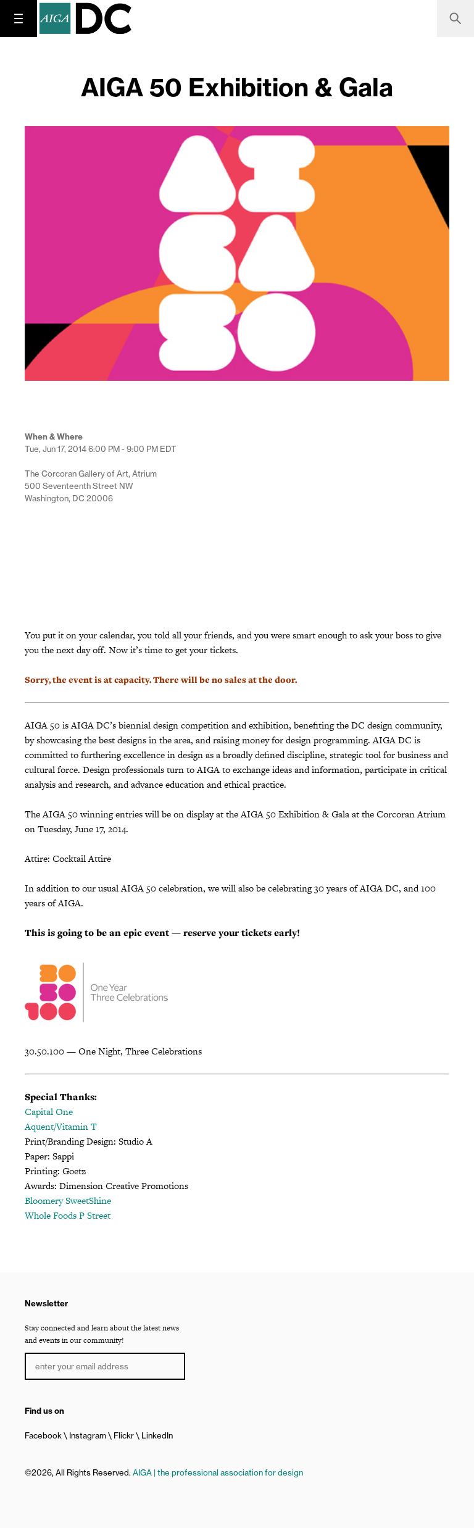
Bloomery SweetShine (68, 1200)
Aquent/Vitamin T (61, 1126)
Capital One (49, 1111)
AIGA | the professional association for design (218, 1472)
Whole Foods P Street (67, 1215)
